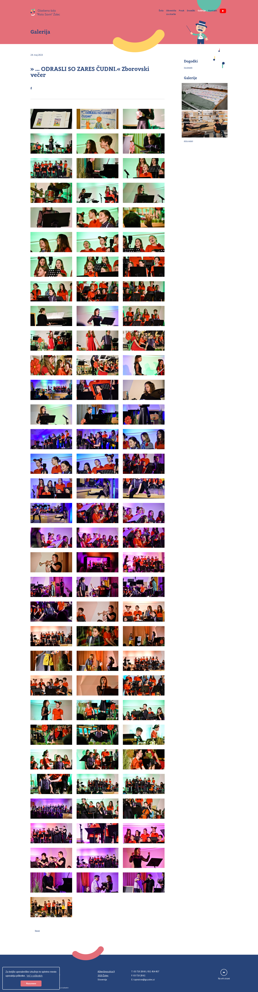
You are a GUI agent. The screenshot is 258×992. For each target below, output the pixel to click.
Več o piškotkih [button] (35, 976)
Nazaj (37, 930)
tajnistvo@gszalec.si (144, 979)
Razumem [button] (31, 983)
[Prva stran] (45, 12)
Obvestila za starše (171, 12)
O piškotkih (65, 988)
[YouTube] (223, 10)
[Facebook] (31, 88)
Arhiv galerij (188, 141)
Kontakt (212, 10)
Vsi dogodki (188, 67)
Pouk (181, 10)
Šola (161, 10)
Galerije (202, 10)
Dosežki (191, 10)
